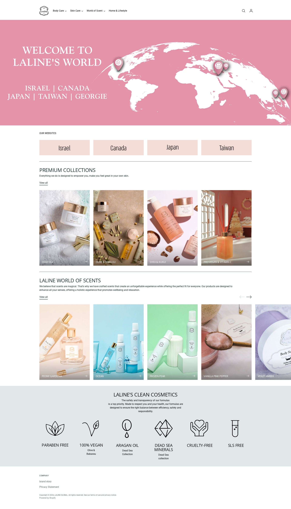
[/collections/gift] (145, 73)
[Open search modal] (244, 11)
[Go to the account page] (250, 11)
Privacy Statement (49, 486)
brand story (45, 481)
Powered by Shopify (47, 498)
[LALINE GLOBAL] (43, 11)
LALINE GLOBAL (61, 495)
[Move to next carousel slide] (249, 296)
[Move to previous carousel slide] (242, 297)
